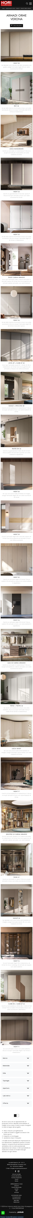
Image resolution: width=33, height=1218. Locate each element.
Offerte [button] (5, 1103)
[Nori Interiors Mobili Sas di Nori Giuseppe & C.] (6, 3)
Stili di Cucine (16, 1174)
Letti (16, 1190)
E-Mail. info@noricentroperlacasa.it (16, 1168)
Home (3, 8)
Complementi (16, 1197)
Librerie (16, 1185)
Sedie (16, 1181)
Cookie (8, 1217)
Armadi (18, 8)
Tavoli (16, 1179)
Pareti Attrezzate (16, 1187)
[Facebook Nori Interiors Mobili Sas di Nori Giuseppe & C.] (15, 1171)
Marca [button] (5, 1058)
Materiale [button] (6, 1066)
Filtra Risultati (17, 26)
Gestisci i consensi (17, 1217)
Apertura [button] (6, 1088)
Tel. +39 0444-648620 (16, 1166)
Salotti (16, 1189)
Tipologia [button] (6, 1081)
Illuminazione (16, 1199)
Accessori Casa (16, 1195)
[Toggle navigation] (30, 3)
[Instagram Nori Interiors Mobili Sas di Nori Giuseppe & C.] (18, 1171)
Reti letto (16, 1200)
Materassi (16, 1202)
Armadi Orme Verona (26, 8)
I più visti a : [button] (7, 1096)
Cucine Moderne (16, 1176)
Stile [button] (4, 1073)
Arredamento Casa (10, 8)
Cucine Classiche (16, 1177)
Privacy (3, 1217)
